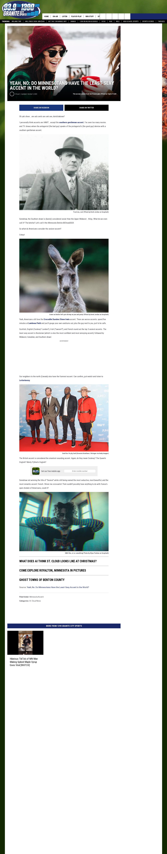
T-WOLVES (161, 21)
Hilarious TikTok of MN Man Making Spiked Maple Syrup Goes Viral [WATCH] (24, 661)
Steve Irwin (65, 319)
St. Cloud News (35, 601)
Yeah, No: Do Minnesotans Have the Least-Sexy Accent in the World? (58, 587)
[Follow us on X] (121, 16)
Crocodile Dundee (51, 319)
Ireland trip (16, 21)
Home (46, 16)
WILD (117, 21)
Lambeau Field (34, 323)
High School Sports (131, 21)
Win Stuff (90, 16)
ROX (110, 21)
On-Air (55, 16)
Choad (17, 94)
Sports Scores (148, 21)
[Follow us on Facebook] (115, 16)
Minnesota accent (37, 597)
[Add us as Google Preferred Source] (109, 16)
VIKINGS (73, 21)
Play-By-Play (76, 16)
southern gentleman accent (71, 122)
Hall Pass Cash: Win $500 (35, 21)
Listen (64, 16)
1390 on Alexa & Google (89, 21)
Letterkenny (24, 380)
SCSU (104, 21)
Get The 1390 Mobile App (57, 21)
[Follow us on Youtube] (127, 16)
